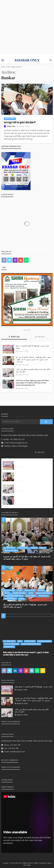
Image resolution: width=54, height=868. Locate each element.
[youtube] (20, 260)
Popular (14, 337)
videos (21, 598)
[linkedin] (15, 670)
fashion (34, 548)
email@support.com (17, 752)
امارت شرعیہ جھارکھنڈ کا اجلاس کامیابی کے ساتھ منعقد (32, 347)
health (42, 548)
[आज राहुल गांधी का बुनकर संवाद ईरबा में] (27, 99)
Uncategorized (10, 598)
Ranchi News (10, 118)
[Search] (50, 60)
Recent (41, 337)
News (31, 593)
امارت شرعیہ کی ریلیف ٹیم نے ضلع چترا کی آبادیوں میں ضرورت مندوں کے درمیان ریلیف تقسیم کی (26, 557)
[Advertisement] (27, 27)
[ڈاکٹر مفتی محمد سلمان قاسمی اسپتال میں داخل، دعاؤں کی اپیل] (8, 372)
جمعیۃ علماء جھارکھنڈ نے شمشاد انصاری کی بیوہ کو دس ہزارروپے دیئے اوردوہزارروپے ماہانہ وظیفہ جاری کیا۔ (33, 359)
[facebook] (4, 260)
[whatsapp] (26, 260)
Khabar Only (11, 126)
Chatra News (23, 548)
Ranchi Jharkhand (43, 593)
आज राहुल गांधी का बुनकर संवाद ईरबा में (19, 122)
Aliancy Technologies (20, 446)
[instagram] (15, 260)
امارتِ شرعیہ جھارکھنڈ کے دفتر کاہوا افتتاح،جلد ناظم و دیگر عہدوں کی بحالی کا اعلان (25, 606)
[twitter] (9, 260)
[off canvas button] (2, 60)
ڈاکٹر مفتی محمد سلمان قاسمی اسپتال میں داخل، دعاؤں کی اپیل (33, 370)
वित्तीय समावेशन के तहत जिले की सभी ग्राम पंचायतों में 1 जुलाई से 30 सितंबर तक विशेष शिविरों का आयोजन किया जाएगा (26, 654)
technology (43, 596)
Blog (20, 590)
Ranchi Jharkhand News (13, 596)
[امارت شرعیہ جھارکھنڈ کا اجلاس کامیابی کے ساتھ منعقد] (8, 349)
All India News (9, 548)
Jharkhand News (10, 550)
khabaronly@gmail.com (19, 443)
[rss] (42, 670)
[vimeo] (31, 670)
